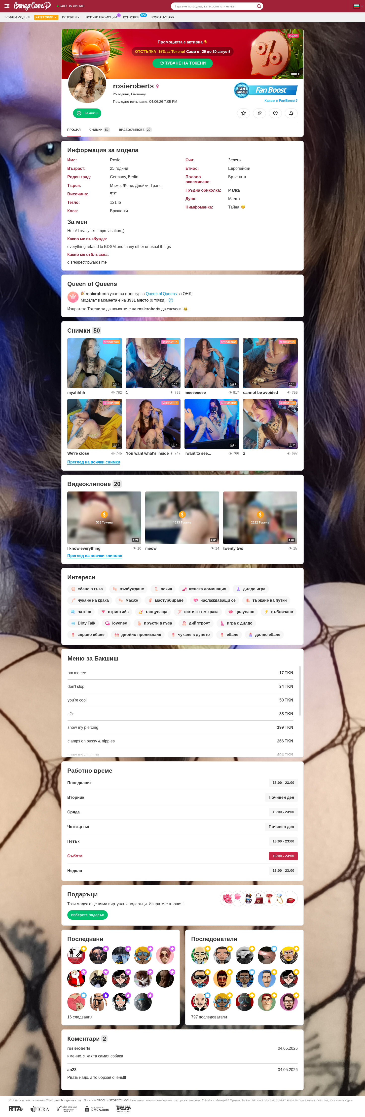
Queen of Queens (161, 294)
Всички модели (17, 17)
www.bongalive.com (67, 1100)
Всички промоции (101, 17)
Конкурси (131, 17)
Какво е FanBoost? (281, 101)
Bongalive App (162, 17)
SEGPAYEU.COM (120, 1100)
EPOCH (101, 1100)
